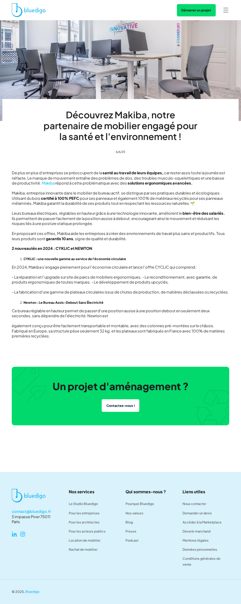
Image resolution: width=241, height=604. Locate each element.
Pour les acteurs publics (87, 531)
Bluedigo (32, 591)
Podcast (131, 540)
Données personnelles (200, 549)
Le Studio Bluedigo (83, 503)
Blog (129, 522)
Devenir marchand (196, 531)
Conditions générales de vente (201, 561)
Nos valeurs (134, 513)
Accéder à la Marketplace (202, 522)
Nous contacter (194, 503)
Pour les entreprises (84, 513)
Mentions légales (196, 540)
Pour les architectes (84, 522)
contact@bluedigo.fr (31, 511)
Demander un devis (197, 513)
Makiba (48, 183)
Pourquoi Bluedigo (139, 503)
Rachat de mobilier (83, 549)
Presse (130, 531)
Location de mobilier (85, 540)
